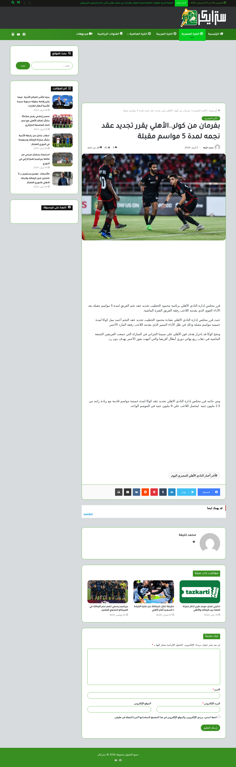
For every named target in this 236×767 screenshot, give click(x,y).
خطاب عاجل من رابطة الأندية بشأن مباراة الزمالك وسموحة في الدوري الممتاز (34, 140)
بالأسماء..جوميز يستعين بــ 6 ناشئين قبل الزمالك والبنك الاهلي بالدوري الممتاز (34, 178)
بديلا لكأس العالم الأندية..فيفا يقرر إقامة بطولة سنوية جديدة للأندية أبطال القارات (33, 101)
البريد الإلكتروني (211, 703)
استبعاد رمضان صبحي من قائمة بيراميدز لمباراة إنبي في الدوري (34, 159)
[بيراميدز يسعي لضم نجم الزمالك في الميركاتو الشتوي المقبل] (107, 591)
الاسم (216, 689)
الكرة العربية (164, 34)
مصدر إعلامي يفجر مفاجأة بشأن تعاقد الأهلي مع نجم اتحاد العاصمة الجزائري (35, 121)
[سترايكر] (203, 17)
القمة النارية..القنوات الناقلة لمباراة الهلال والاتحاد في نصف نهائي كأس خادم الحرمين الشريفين (126, 3)
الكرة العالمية (139, 34)
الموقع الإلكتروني (142, 703)
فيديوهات (82, 34)
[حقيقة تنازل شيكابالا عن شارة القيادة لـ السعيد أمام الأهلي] (153, 591)
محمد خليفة (208, 147)
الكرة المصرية (191, 34)
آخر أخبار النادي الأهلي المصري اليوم (193, 475)
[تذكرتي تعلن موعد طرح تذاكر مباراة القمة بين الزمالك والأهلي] (200, 591)
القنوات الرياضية (109, 34)
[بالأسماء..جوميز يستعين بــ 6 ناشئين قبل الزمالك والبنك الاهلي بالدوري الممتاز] (62, 179)
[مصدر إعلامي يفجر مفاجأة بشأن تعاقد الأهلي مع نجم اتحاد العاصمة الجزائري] (62, 121)
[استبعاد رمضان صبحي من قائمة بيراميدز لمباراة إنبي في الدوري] (62, 159)
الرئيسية (214, 34)
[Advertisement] (154, 71)
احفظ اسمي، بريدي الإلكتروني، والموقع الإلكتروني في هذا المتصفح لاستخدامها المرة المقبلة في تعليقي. (165, 717)
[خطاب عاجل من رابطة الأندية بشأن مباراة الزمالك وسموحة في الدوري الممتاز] (62, 140)
